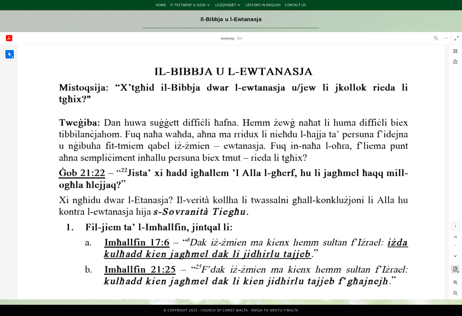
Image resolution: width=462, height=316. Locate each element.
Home (161, 5)
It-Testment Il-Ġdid (188, 5)
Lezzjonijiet (225, 5)
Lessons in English (263, 5)
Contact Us (295, 5)
